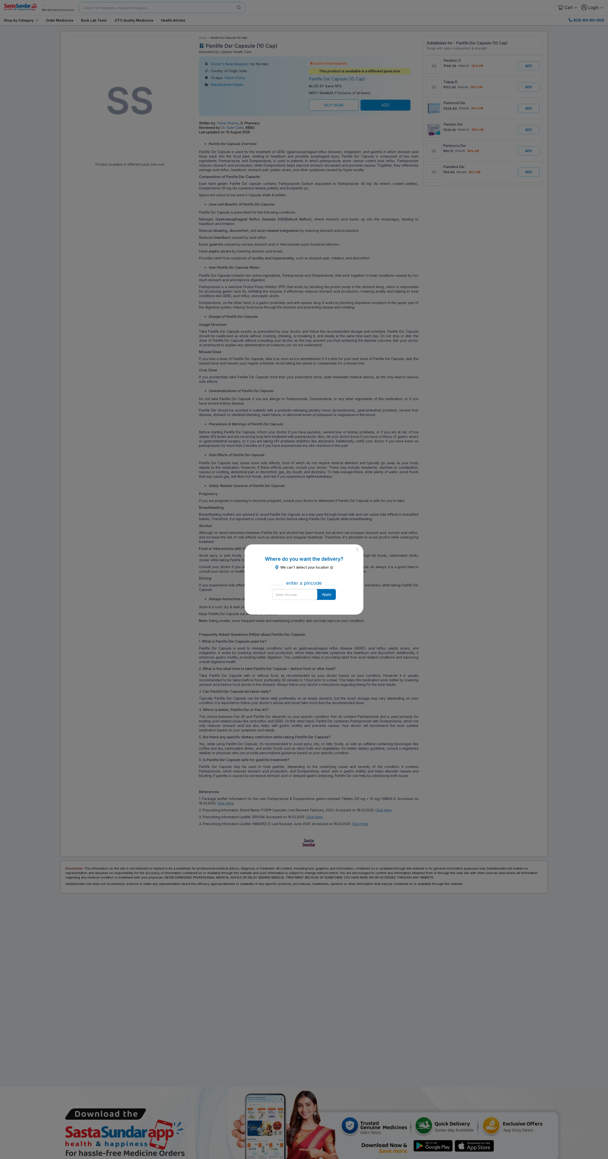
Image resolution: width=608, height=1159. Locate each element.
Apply (326, 594)
